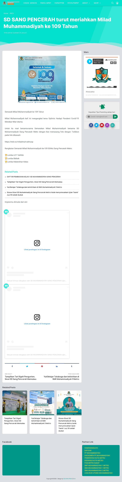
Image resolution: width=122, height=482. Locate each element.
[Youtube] (102, 125)
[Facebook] (91, 125)
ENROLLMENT (45, 3)
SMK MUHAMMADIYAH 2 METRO (96, 470)
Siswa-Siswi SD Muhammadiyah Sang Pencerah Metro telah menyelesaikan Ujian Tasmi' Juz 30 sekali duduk (42, 193)
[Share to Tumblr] (71, 366)
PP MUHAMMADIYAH (92, 453)
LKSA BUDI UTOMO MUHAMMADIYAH (98, 473)
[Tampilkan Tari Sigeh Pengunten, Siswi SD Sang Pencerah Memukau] (14, 403)
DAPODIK (88, 450)
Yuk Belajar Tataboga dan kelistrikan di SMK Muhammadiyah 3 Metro (34, 187)
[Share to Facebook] (12, 366)
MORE (96, 3)
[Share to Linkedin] (56, 366)
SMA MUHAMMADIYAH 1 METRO (96, 468)
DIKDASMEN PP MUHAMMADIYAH (97, 455)
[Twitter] (96, 125)
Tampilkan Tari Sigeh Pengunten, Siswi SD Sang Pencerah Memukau (34, 182)
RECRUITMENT (73, 3)
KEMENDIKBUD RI (91, 448)
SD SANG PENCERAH (92, 95)
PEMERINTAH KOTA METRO (94, 458)
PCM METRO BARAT (91, 463)
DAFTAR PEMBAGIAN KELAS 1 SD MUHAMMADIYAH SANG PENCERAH (34, 176)
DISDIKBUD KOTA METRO (93, 460)
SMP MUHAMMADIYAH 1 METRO (96, 465)
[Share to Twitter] (27, 366)
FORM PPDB (59, 3)
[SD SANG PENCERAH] (10, 3)
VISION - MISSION (30, 3)
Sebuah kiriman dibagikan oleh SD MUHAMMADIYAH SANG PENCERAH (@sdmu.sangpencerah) (43, 281)
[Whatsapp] (112, 125)
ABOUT (85, 3)
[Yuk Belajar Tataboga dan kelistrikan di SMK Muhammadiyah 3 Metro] (42, 403)
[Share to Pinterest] (42, 366)
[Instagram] (107, 125)
